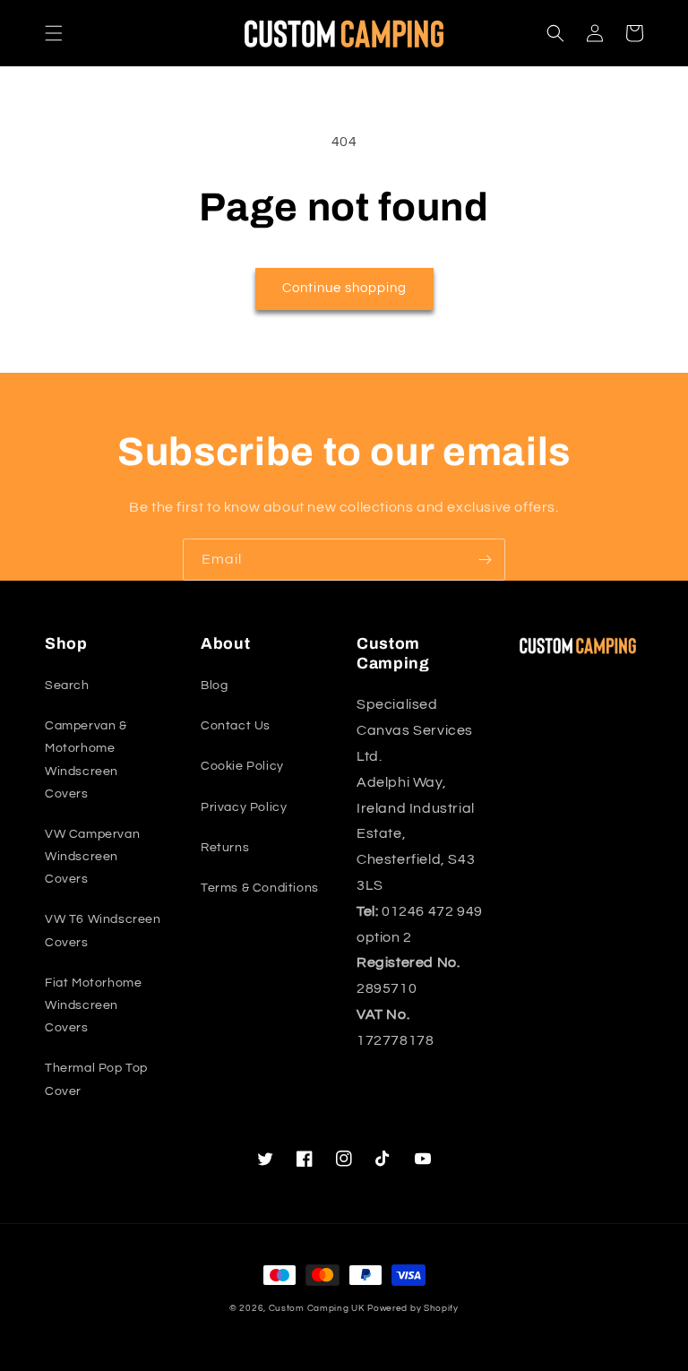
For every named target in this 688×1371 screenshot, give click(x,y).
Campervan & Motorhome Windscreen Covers (86, 760)
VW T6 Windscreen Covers (103, 930)
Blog (214, 685)
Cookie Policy (242, 766)
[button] (53, 33)
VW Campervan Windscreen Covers (92, 856)
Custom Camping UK (317, 1308)
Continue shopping (344, 288)
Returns (225, 847)
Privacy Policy (244, 807)
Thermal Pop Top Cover (96, 1079)
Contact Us (236, 726)
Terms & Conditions (260, 888)
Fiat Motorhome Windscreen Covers (93, 1005)
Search (67, 685)
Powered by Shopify (413, 1308)
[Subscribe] (484, 560)
